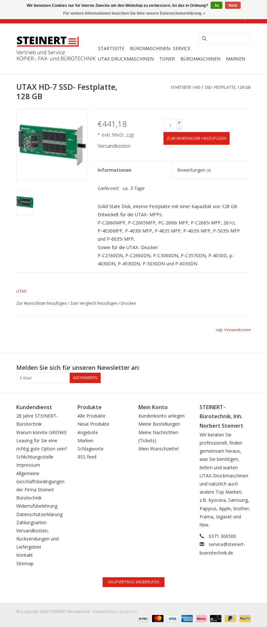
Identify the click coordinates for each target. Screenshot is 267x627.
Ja (216, 5)
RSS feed (86, 457)
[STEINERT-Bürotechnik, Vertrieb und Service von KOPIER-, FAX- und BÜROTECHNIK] (56, 48)
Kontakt (24, 555)
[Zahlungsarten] (142, 618)
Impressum (28, 465)
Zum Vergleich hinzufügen (94, 303)
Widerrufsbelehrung (36, 506)
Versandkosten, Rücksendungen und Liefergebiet (37, 538)
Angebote (87, 432)
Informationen (115, 170)
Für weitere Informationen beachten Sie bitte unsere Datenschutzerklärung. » (134, 13)
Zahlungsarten (31, 522)
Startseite (111, 48)
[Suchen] (202, 38)
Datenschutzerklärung (39, 514)
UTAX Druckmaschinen (126, 59)
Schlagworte (90, 449)
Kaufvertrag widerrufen (133, 582)
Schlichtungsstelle (34, 457)
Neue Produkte (93, 424)
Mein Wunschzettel (158, 449)
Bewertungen (194, 170)
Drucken (128, 303)
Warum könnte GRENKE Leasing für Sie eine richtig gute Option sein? (41, 440)
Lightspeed (126, 611)
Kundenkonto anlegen (161, 416)
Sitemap (25, 563)
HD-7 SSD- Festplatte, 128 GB (222, 87)
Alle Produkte (91, 416)
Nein (233, 5)
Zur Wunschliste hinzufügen (41, 303)
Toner (167, 59)
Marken (235, 59)
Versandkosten (114, 146)
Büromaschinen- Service (160, 48)
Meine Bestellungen (159, 424)
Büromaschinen (200, 59)
